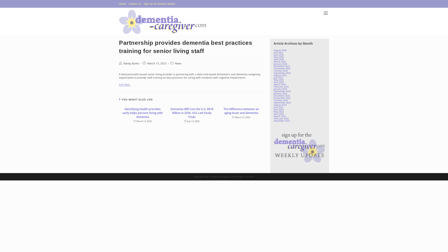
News (178, 63)
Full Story (125, 84)
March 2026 (280, 61)
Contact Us (135, 3)
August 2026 (280, 50)
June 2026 (279, 54)
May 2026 (279, 57)
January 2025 (280, 88)
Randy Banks (131, 63)
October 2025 (281, 70)
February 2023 (281, 118)
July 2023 (278, 107)
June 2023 (279, 109)
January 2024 (280, 93)
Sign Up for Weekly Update (159, 3)
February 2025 (281, 86)
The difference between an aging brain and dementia (241, 111)
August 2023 (280, 104)
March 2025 (280, 84)
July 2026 (278, 52)
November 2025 (282, 68)
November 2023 (282, 98)
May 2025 (279, 79)
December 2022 (282, 120)
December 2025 (282, 66)
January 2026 (280, 63)
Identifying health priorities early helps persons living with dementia (142, 113)
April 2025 (279, 82)
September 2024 (282, 91)
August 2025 (280, 75)
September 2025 (282, 73)
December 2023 (282, 95)
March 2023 (280, 116)
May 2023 (279, 111)
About (122, 3)
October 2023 (281, 100)
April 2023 (279, 113)
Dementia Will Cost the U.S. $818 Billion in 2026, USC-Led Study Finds (191, 113)
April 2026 (279, 59)
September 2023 (282, 102)
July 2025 (278, 77)
